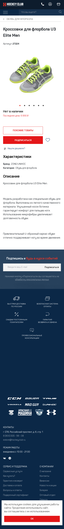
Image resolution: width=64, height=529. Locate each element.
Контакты (44, 476)
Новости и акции (48, 485)
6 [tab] (43, 105)
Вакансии (44, 481)
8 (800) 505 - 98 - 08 (13, 436)
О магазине (45, 471)
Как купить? (9, 476)
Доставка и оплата (12, 485)
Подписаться (52, 267)
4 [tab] (33, 105)
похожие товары (23, 130)
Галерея (44, 490)
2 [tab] (24, 105)
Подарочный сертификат (15, 495)
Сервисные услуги (12, 471)
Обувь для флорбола (20, 19)
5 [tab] (38, 105)
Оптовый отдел (47, 495)
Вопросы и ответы (12, 490)
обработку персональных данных (32, 280)
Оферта (44, 500)
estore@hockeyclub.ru (14, 440)
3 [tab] (29, 105)
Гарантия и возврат (13, 481)
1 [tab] (19, 105)
